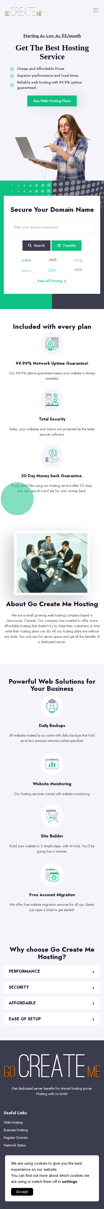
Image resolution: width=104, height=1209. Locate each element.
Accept (22, 1191)
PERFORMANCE (24, 971)
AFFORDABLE (22, 1003)
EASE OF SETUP (25, 1019)
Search (39, 245)
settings (69, 1181)
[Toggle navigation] (95, 10)
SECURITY (19, 987)
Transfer (69, 245)
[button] (52, 971)
